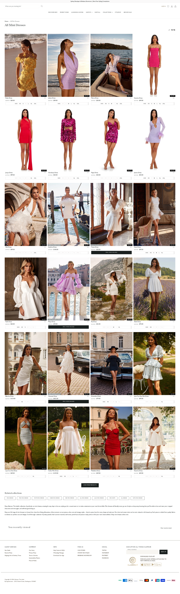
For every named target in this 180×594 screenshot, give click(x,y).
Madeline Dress (95, 471)
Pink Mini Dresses (23, 498)
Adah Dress (137, 322)
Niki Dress (8, 247)
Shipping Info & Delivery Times (13, 555)
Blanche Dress (9, 396)
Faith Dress (8, 322)
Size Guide (7, 550)
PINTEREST (105, 555)
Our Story (31, 550)
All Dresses (124, 498)
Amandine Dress (96, 396)
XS (63, 103)
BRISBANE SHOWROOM (85, 555)
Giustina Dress (138, 98)
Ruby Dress (8, 98)
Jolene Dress (52, 98)
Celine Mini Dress (53, 471)
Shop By (88, 12)
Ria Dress (94, 322)
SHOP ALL (97, 12)
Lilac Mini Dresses (99, 498)
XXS (16, 178)
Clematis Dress (52, 396)
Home (6, 21)
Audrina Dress (52, 247)
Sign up (163, 552)
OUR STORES (81, 550)
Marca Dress (94, 98)
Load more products (90, 485)
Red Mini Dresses (69, 498)
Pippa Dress (94, 173)
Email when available (111, 252)
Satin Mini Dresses (137, 498)
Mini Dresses (10, 498)
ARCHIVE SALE (128, 12)
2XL (78, 252)
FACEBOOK (105, 558)
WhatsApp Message (58, 553)
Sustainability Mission (34, 558)
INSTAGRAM (105, 553)
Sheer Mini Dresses (55, 498)
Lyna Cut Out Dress (11, 471)
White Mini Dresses (39, 498)
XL (117, 178)
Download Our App (58, 555)
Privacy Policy (32, 553)
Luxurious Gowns (77, 12)
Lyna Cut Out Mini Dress (141, 396)
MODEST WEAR (64, 12)
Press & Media (32, 560)
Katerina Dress (138, 471)
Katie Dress (137, 247)
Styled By (118, 12)
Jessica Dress (137, 173)
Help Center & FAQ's (59, 550)
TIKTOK (104, 550)
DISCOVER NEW (52, 12)
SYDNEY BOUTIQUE (83, 553)
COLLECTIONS (107, 12)
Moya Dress (51, 322)
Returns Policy (8, 553)
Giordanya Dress (53, 173)
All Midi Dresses (84, 498)
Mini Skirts (112, 498)
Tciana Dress (94, 247)
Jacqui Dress (9, 173)
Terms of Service (33, 555)
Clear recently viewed (166, 528)
